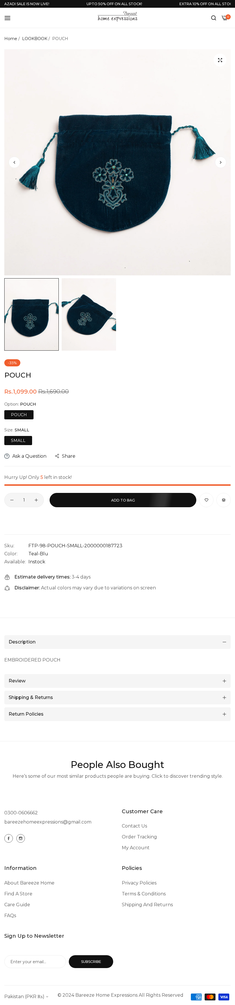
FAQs (10, 915)
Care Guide (17, 904)
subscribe (91, 961)
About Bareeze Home (29, 883)
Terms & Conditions (144, 894)
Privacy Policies (139, 883)
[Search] (213, 18)
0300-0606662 (21, 813)
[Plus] (36, 500)
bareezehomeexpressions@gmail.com (47, 822)
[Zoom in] (220, 60)
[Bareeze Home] (117, 16)
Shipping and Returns (147, 904)
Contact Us (134, 826)
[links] (9, 838)
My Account (136, 847)
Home (10, 38)
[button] (220, 162)
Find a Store (18, 894)
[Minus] (12, 500)
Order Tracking (139, 837)
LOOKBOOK (34, 38)
